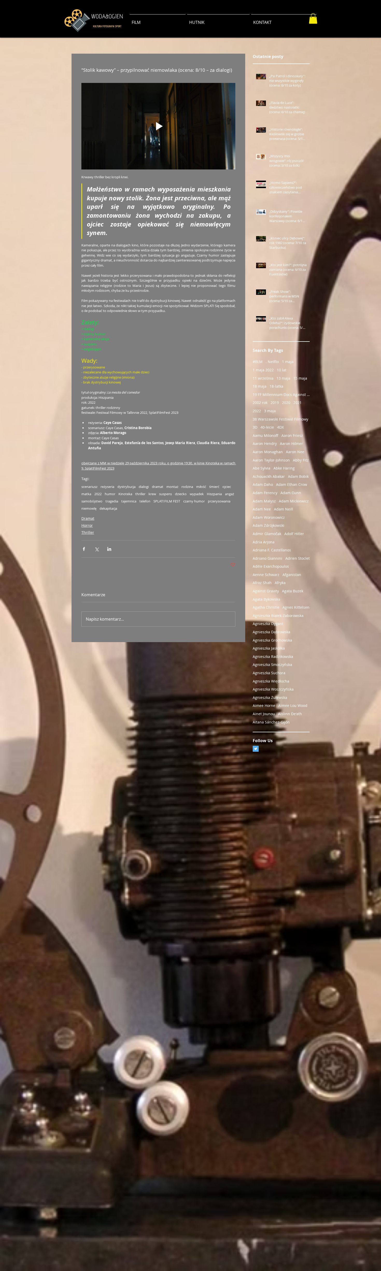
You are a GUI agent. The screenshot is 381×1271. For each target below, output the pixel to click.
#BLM (258, 361)
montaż (172, 487)
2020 (286, 402)
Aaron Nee (295, 451)
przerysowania (219, 501)
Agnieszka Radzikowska (273, 656)
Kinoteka (125, 494)
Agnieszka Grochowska (272, 640)
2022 (98, 494)
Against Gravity (266, 590)
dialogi (144, 487)
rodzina (187, 487)
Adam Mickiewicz (294, 501)
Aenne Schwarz (266, 574)
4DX (280, 427)
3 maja (270, 410)
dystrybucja (126, 487)
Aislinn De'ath (290, 713)
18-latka (276, 386)
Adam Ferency (265, 492)
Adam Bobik (298, 476)
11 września (263, 378)
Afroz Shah (262, 582)
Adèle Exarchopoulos (271, 566)
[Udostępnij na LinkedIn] (109, 548)
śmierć (214, 487)
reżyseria (107, 487)
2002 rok (260, 402)
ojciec (226, 487)
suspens (165, 494)
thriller (140, 494)
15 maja (300, 378)
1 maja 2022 (263, 369)
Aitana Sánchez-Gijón (271, 722)
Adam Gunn (290, 492)
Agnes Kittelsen (296, 607)
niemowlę (88, 508)
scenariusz (89, 487)
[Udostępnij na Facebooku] (83, 548)
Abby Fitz (301, 460)
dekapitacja (108, 508)
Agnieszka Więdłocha (271, 681)
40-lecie (267, 427)
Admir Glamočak (267, 533)
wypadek (197, 494)
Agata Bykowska (266, 599)
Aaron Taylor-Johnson (271, 460)
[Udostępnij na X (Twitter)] (96, 548)
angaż (229, 494)
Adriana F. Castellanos (272, 550)
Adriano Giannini (267, 558)
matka (86, 494)
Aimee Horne (264, 705)
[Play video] (158, 126)
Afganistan (292, 574)
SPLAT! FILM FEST (166, 501)
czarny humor (194, 501)
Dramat (87, 518)
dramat (157, 487)
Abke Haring (284, 468)
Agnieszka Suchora (269, 672)
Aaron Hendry (265, 443)
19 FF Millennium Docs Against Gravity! (281, 394)
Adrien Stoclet (297, 558)
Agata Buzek (292, 590)
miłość (201, 487)
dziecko (181, 494)
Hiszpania (214, 494)
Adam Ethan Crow (291, 484)
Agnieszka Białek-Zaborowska (278, 615)
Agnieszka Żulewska (270, 697)
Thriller (87, 532)
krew (152, 494)
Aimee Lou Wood (292, 705)
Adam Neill (283, 509)
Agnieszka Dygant (268, 623)
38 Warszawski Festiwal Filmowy (280, 419)
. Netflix (272, 361)
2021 (297, 402)
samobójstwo (91, 501)
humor (110, 494)
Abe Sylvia (261, 468)
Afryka (280, 582)
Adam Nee (262, 509)
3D (255, 427)
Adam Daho (263, 484)
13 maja (283, 378)
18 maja (259, 386)
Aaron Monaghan (268, 451)
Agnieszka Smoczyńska (272, 664)
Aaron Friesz (292, 435)
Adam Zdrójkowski (268, 525)
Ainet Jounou (264, 713)
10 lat (281, 369)
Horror (87, 525)
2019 (275, 402)
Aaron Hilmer (291, 443)
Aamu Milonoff (265, 435)
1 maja (288, 361)
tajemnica (128, 501)
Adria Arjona (263, 541)
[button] (313, 18)
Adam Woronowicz (269, 517)
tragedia (111, 501)
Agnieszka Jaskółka (269, 648)
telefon (144, 501)
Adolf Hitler (294, 533)
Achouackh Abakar (269, 476)
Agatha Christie (266, 607)
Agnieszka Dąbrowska (271, 631)
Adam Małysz (264, 501)
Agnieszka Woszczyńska (273, 689)
